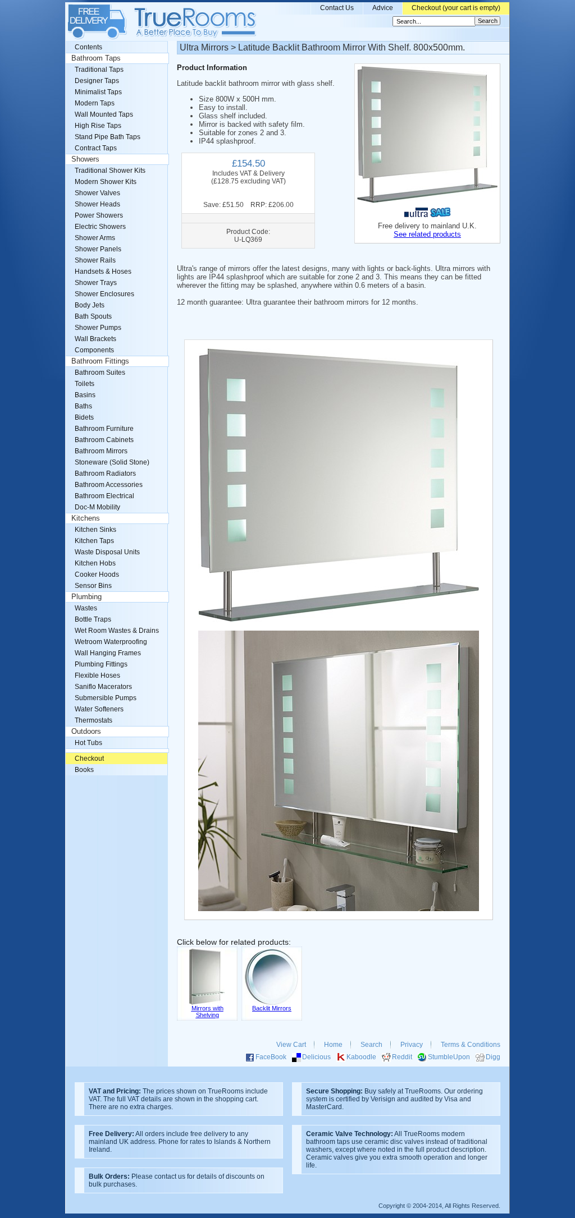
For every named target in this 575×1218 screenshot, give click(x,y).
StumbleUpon (449, 1057)
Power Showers (99, 215)
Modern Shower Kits (105, 182)
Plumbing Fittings (101, 664)
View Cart (291, 1045)
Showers (85, 159)
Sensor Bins (93, 586)
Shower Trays (96, 283)
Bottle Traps (93, 619)
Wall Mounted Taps (104, 114)
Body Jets (89, 305)
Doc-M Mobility (97, 507)
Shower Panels (98, 249)
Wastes (86, 608)
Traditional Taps (99, 69)
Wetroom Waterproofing (111, 642)
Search (371, 1045)
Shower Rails (95, 260)
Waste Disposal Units (107, 552)
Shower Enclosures (104, 294)
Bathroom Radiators (105, 473)
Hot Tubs (88, 743)
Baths (83, 406)
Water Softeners (99, 709)
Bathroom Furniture (104, 429)
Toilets (84, 384)
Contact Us (337, 8)
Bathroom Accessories (109, 485)
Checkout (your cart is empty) (456, 8)
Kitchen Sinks (95, 530)
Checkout (89, 758)
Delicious (316, 1057)
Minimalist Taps (98, 92)
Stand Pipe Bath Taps (107, 137)
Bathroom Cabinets (104, 440)
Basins (85, 395)
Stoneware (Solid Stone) (112, 462)
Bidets (84, 417)
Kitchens (85, 518)
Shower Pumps (98, 328)
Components (94, 350)
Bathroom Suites (100, 372)
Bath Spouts (93, 316)
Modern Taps (95, 103)
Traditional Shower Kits (110, 170)
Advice (382, 8)
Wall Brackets (95, 339)
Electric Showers (100, 227)
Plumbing (86, 597)
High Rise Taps (98, 126)
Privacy (411, 1045)
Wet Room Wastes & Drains (117, 631)
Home (333, 1045)
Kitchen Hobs (95, 563)
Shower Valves (97, 193)
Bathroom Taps (96, 58)
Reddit (402, 1057)
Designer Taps (97, 81)
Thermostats (93, 720)
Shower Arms (95, 238)
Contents (88, 47)
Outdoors (86, 732)
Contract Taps (96, 148)
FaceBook (270, 1057)
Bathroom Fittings (100, 361)
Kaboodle (361, 1057)
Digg (493, 1057)
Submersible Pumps (105, 698)
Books (84, 770)
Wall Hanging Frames (108, 653)
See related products (427, 234)
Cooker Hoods (97, 574)
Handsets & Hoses (103, 271)
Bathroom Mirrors (101, 451)
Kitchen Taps (94, 541)
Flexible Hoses (97, 675)
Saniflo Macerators (103, 687)
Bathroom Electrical (104, 496)
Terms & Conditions (470, 1045)
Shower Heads (97, 204)
